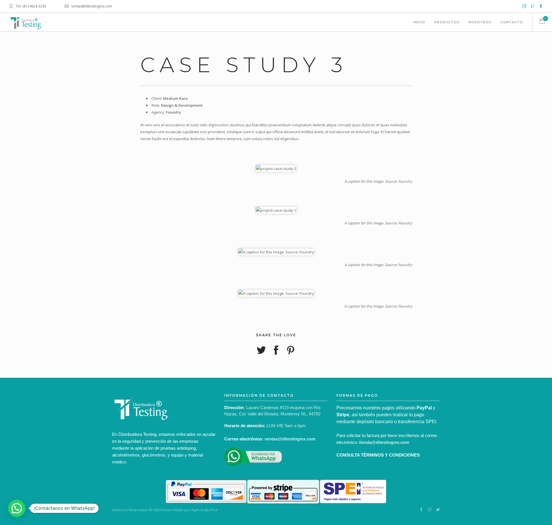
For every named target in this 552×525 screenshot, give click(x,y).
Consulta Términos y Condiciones (378, 455)
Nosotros (480, 22)
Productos (446, 22)
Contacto (512, 22)
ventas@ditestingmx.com (289, 438)
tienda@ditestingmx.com (384, 442)
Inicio (419, 22)
